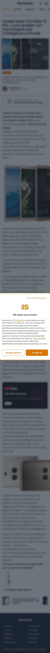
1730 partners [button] (19, 320)
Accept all (37, 352)
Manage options (13, 352)
